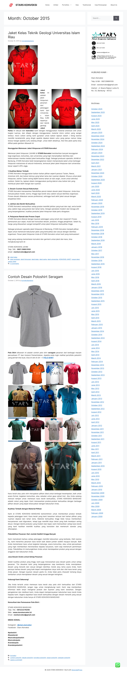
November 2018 (97, 234)
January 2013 (96, 399)
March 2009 (96, 510)
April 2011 (95, 452)
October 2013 (96, 372)
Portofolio (65, 5)
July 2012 (95, 415)
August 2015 (96, 304)
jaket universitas (53, 259)
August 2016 (96, 267)
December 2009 (97, 493)
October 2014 (96, 335)
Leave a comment (16, 660)
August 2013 (96, 378)
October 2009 (96, 500)
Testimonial (87, 5)
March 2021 (96, 166)
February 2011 (96, 459)
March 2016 (96, 284)
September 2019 (98, 213)
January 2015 (96, 328)
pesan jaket (76, 259)
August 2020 (96, 183)
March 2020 (96, 197)
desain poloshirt (27, 657)
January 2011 (96, 463)
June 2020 (95, 190)
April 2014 (95, 355)
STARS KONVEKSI (26, 4)
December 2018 (97, 230)
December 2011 (97, 429)
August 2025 (96, 116)
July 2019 (95, 220)
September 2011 (97, 439)
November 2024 (97, 139)
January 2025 (96, 133)
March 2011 (95, 456)
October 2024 (96, 143)
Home (47, 5)
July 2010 (95, 473)
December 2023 (97, 156)
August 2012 (96, 412)
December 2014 (97, 331)
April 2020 (95, 193)
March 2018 (96, 244)
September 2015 (97, 301)
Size (77, 5)
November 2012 (97, 402)
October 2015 (96, 298)
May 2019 (95, 223)
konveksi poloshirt (40, 657)
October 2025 (96, 109)
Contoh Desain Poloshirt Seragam (35, 277)
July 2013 (95, 382)
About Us (114, 5)
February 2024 (97, 149)
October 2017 (96, 250)
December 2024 (97, 136)
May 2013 (95, 388)
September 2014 (98, 338)
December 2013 (97, 365)
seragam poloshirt (64, 657)
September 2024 (98, 146)
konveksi (13, 655)
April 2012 (95, 422)
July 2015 (95, 308)
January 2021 (96, 170)
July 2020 (95, 186)
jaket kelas (13, 257)
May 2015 (95, 314)
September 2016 (98, 264)
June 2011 (95, 446)
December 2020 (97, 173)
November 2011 (97, 432)
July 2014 (95, 345)
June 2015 (95, 311)
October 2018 (96, 237)
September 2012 (97, 409)
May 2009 (95, 506)
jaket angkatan (15, 259)
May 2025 (95, 122)
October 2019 (96, 210)
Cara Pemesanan (101, 5)
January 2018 (96, 247)
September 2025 (98, 112)
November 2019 (97, 207)
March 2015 (96, 321)
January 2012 (96, 426)
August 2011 (96, 442)
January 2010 (96, 490)
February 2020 (97, 200)
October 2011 (96, 436)
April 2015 (95, 318)
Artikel (55, 5)
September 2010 (98, 466)
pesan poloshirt (52, 657)
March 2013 (96, 395)
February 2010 (97, 486)
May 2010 (95, 479)
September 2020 (98, 180)
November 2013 (97, 368)
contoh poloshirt (15, 657)
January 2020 (96, 203)
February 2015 (97, 325)
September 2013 (98, 375)
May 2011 (95, 449)
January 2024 (96, 153)
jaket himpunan (26, 259)
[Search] (116, 18)
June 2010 (95, 476)
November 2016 (97, 257)
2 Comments (14, 263)
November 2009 (97, 496)
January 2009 (96, 516)
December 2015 (97, 291)
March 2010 (96, 483)
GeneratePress (77, 670)
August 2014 (96, 341)
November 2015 (97, 294)
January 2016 (96, 287)
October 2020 (96, 176)
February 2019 (97, 227)
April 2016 (95, 281)
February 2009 (97, 513)
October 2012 (96, 405)
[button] (18, 373)
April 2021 (95, 163)
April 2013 (95, 392)
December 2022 (97, 159)
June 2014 (95, 348)
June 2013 (95, 385)
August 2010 (96, 469)
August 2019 (96, 217)
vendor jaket (12, 261)
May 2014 (95, 351)
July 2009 (95, 503)
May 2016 (95, 277)
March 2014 (96, 358)
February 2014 (97, 362)
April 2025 (95, 126)
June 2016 (95, 274)
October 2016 (96, 261)
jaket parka (43, 259)
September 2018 (97, 240)
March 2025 (96, 129)
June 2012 (95, 419)
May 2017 (95, 254)
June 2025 (95, 119)
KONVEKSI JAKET (65, 259)
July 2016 (95, 271)
